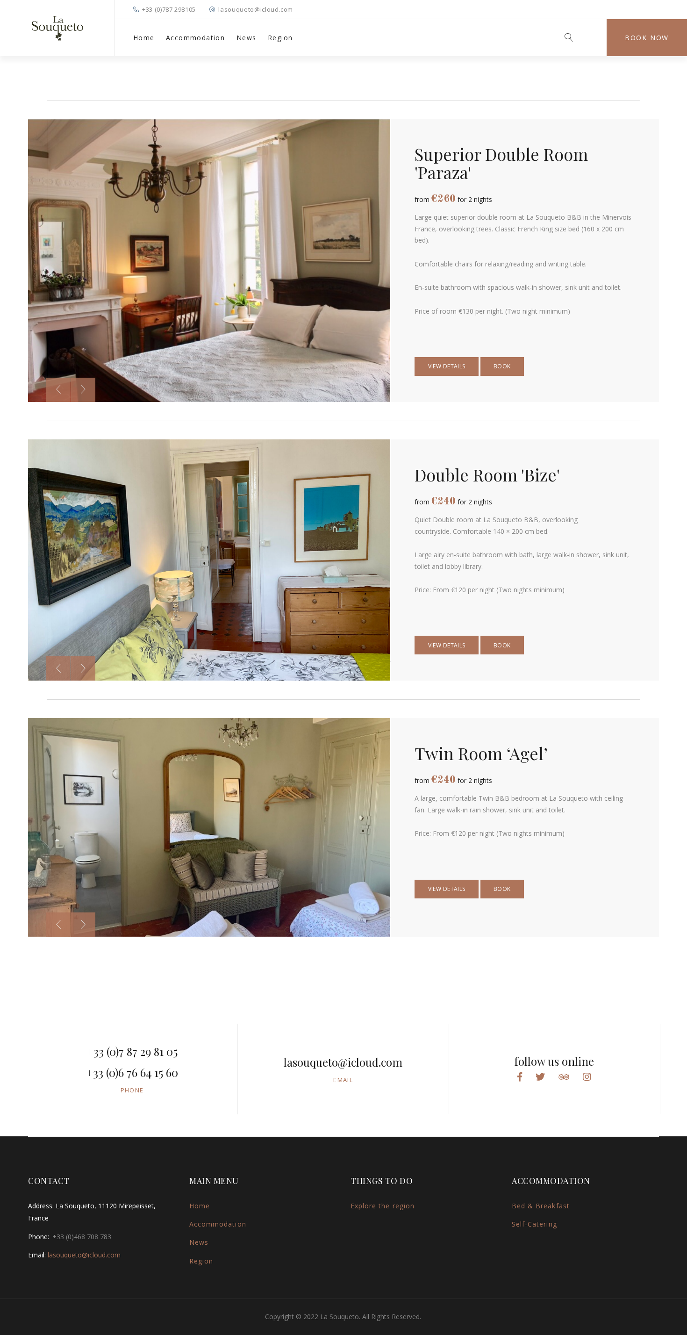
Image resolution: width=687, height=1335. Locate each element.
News (246, 37)
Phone (132, 1090)
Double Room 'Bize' (487, 474)
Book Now (647, 37)
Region (280, 37)
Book (502, 366)
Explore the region (383, 1205)
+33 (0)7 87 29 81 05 (132, 1051)
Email (343, 1080)
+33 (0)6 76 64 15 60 (132, 1072)
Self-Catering (534, 1224)
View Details (446, 366)
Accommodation (195, 37)
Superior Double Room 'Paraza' (501, 163)
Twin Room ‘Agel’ (481, 753)
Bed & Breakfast (541, 1205)
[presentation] (58, 390)
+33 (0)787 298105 (169, 9)
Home (144, 37)
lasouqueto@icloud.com (255, 9)
